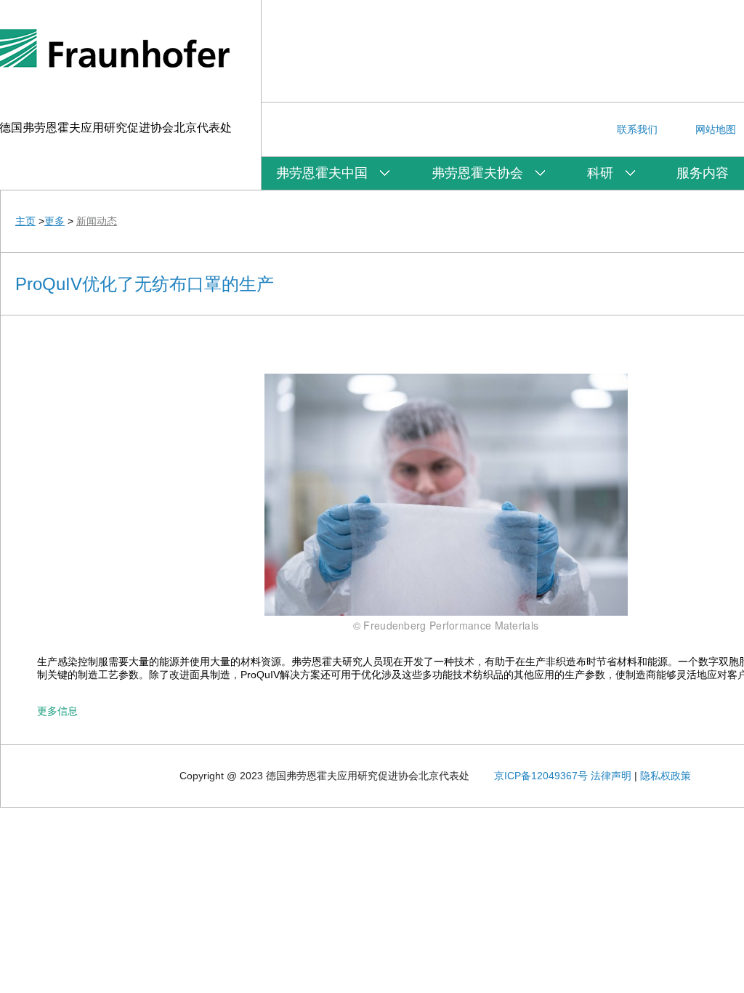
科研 (600, 173)
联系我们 (637, 129)
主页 (25, 221)
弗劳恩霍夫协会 (477, 173)
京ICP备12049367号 (541, 775)
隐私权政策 (665, 775)
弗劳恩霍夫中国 (322, 173)
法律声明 (611, 775)
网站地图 (715, 129)
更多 (54, 221)
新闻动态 (96, 221)
